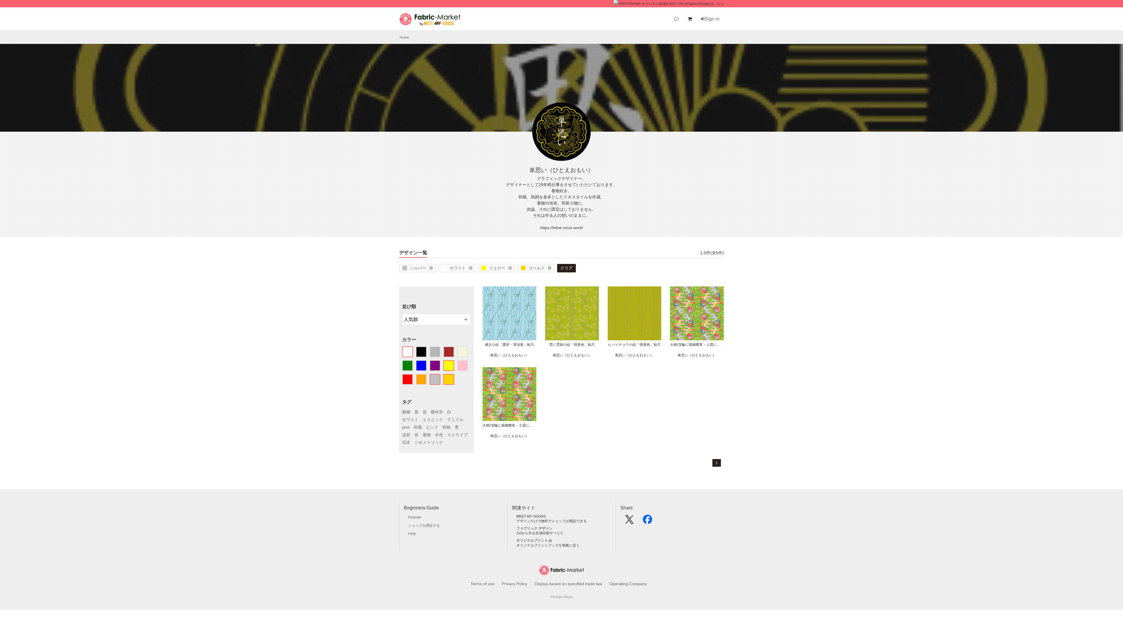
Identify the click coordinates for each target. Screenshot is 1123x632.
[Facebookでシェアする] (647, 521)
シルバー (418, 268)
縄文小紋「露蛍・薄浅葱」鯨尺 (509, 345)
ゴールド (536, 268)
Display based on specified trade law (568, 583)
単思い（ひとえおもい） (509, 355)
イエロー (497, 268)
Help (412, 534)
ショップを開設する (424, 525)
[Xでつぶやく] (629, 521)
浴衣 (406, 434)
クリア (566, 268)
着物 (427, 434)
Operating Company (628, 583)
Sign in (712, 18)
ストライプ (457, 434)
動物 (406, 412)
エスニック (433, 419)
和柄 (446, 427)
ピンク (432, 427)
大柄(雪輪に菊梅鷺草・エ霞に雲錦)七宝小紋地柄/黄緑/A (509, 425)
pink (406, 427)
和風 (418, 427)
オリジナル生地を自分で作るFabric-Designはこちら (683, 4)
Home (404, 37)
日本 (406, 442)
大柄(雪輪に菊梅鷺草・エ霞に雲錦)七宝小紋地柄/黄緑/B (697, 345)
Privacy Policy (514, 583)
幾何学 (437, 412)
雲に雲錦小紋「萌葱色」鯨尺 (572, 345)
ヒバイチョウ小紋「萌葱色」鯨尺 (634, 345)
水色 (439, 434)
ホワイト (457, 268)
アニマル (455, 419)
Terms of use (483, 583)
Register (415, 517)
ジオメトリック (428, 442)
